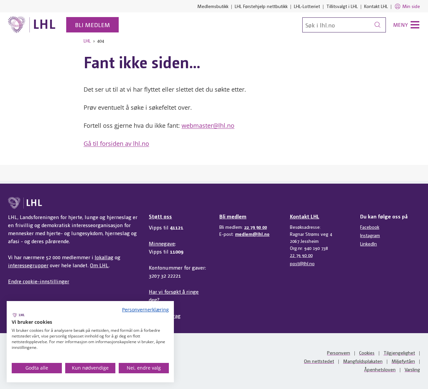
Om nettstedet (319, 361)
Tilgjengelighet (399, 353)
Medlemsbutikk (212, 6)
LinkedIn (368, 243)
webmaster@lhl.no (208, 125)
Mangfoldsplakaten (363, 361)
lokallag (104, 257)
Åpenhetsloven (380, 369)
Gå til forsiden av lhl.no (116, 143)
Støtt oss (160, 216)
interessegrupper (28, 265)
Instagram (370, 235)
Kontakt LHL (376, 6)
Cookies (366, 353)
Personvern (338, 353)
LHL (87, 40)
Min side (411, 6)
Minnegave (162, 243)
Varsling (412, 369)
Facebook (369, 227)
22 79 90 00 (255, 227)
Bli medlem (92, 24)
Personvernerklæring (145, 309)
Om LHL (99, 265)
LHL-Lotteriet (307, 6)
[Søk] (377, 24)
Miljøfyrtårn (403, 361)
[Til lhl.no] (32, 24)
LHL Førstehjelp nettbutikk (261, 6)
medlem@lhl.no (252, 234)
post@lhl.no (302, 263)
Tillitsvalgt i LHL (342, 6)
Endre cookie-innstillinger (38, 281)
